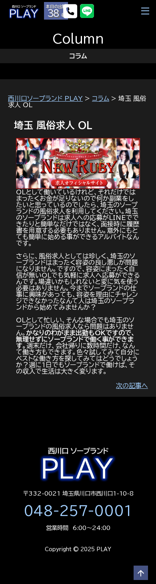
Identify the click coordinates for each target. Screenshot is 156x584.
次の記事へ (132, 385)
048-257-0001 (78, 510)
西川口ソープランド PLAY (45, 98)
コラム (100, 98)
